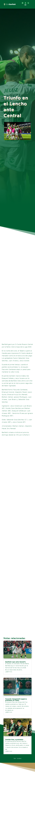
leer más (8, 671)
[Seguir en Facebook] (25, 3)
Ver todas (18, 758)
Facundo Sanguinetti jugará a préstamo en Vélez (16, 699)
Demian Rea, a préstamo (14, 739)
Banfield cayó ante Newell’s (15, 662)
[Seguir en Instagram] (22, 3)
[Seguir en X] (28, 3)
